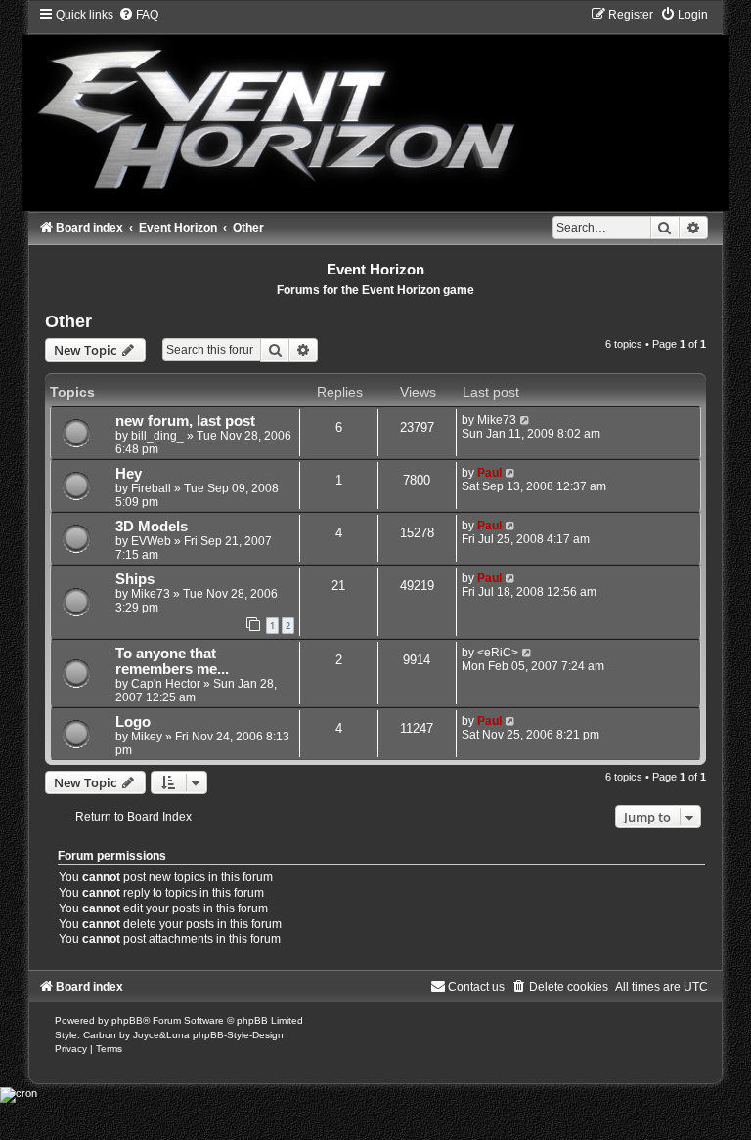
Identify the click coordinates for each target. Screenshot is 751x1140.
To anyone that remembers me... (172, 661)
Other (68, 321)
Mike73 (496, 420)
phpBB (127, 1020)
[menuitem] (138, 14)
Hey (128, 474)
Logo (133, 722)
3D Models (151, 526)
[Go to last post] (525, 420)
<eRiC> (497, 652)
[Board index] (375, 108)
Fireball (151, 488)
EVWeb (151, 541)
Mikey (146, 736)
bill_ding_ (157, 436)
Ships (135, 579)
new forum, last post (185, 421)
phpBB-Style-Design (238, 1035)
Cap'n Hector (165, 684)
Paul (489, 473)
